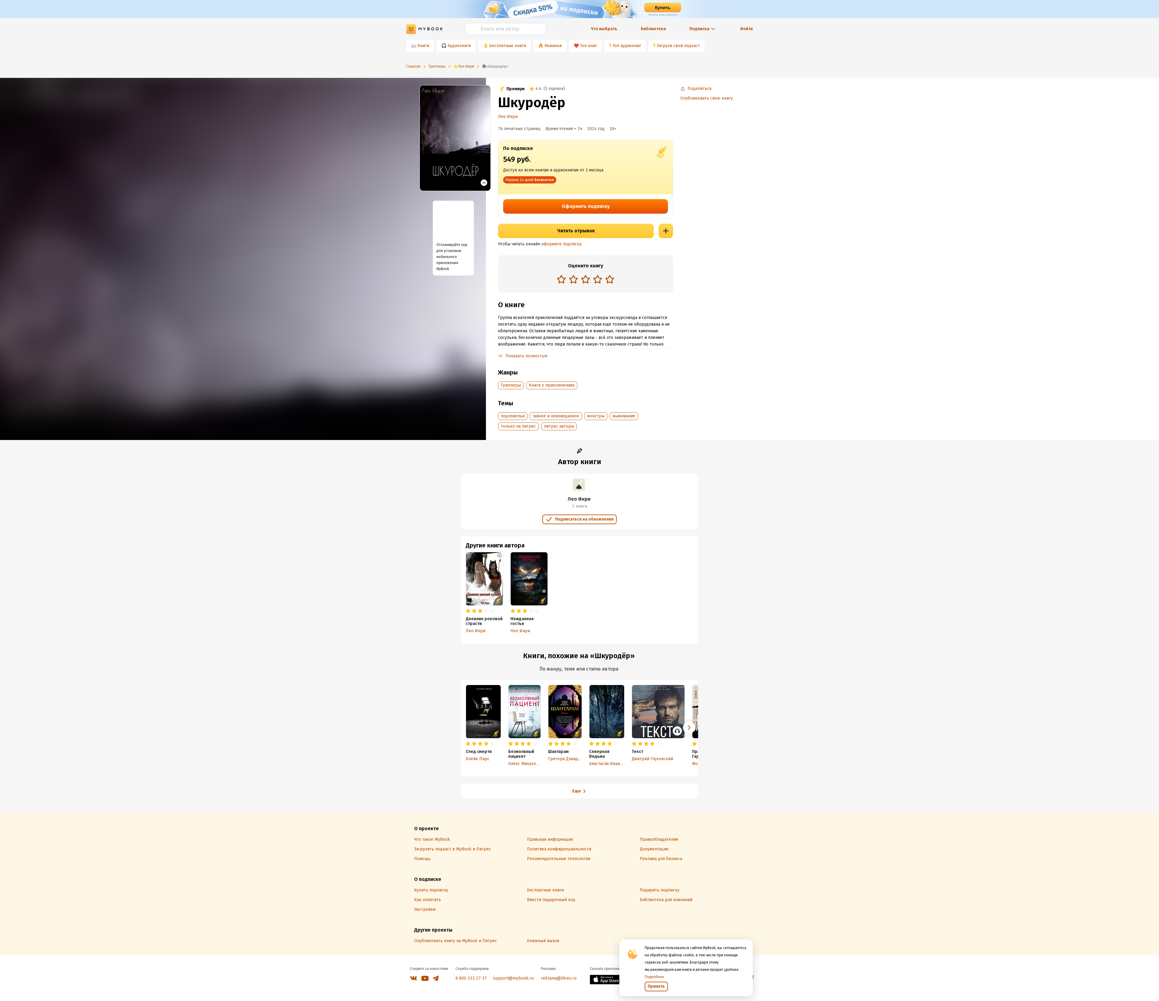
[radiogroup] (586, 279)
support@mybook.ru (513, 978)
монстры (596, 416)
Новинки (553, 45)
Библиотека (653, 28)
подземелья (513, 416)
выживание (623, 416)
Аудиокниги (459, 45)
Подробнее (654, 977)
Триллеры (511, 385)
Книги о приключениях (552, 385)
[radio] (561, 279)
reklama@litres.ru (558, 978)
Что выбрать (604, 28)
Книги (423, 45)
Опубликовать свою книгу (706, 98)
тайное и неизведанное (555, 416)
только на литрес (518, 426)
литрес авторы (559, 426)
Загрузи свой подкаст (678, 45)
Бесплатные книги (507, 45)
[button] (689, 728)
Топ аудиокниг (627, 45)
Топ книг (588, 45)
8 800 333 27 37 (471, 978)
